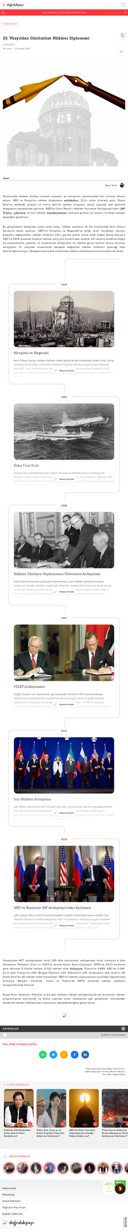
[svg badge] (120, 1187)
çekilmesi (19, 212)
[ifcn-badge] (109, 1187)
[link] (18, 1187)
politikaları (71, 200)
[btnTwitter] (53, 1055)
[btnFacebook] (74, 1055)
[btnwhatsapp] (42, 1055)
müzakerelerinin (57, 212)
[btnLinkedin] (85, 1055)
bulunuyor (76, 968)
